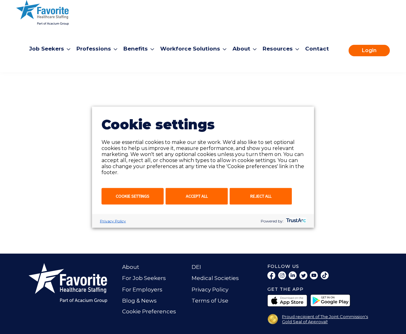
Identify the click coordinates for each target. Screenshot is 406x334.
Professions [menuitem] (93, 48)
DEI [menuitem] (196, 267)
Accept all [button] (197, 196)
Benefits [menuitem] (135, 48)
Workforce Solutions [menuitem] (190, 48)
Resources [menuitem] (278, 48)
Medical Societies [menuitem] (215, 278)
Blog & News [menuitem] (139, 300)
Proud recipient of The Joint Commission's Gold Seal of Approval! (325, 319)
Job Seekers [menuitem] (46, 48)
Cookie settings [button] (132, 196)
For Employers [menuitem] (142, 289)
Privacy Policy (113, 220)
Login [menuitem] (369, 50)
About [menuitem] (241, 48)
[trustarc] (295, 220)
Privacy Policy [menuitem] (210, 289)
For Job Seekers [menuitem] (144, 278)
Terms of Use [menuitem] (210, 300)
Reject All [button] (261, 196)
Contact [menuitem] (317, 48)
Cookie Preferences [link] (149, 311)
